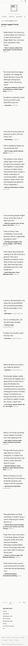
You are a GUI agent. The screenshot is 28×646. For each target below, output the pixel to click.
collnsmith (8, 105)
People (12, 16)
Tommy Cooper (9, 325)
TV (25, 16)
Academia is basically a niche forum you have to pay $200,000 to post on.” (14, 100)
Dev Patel (11, 225)
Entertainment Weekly (10, 576)
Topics (8, 637)
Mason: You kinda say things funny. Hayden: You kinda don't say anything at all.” (14, 435)
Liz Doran (6, 526)
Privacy (11, 640)
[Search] (25, 1)
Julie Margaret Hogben (12, 242)
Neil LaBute (8, 440)
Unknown (8, 338)
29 (19, 602)
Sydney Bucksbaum (11, 574)
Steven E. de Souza (10, 555)
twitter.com (15, 105)
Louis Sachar (8, 404)
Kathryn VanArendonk (12, 187)
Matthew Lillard (8, 274)
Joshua (5, 225)
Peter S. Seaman (10, 48)
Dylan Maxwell (14, 468)
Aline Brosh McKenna (11, 87)
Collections (15, 637)
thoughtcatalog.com (17, 313)
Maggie (10, 244)
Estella (16, 89)
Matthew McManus (11, 466)
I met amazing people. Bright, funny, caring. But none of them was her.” (14, 218)
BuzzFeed (17, 486)
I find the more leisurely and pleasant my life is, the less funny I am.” (14, 134)
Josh (19, 526)
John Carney (20, 223)
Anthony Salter (17, 440)
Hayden (5, 442)
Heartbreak (6, 613)
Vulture (21, 187)
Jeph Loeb (20, 555)
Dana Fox (21, 87)
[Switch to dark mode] (22, 1)
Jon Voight (9, 406)
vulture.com (6, 189)
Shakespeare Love (7, 616)
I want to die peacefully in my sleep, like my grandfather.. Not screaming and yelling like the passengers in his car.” (14, 305)
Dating (4, 611)
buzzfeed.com (6, 488)
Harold (15, 151)
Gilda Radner (9, 139)
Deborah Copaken (10, 223)
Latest (4, 16)
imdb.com (5, 51)
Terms (16, 640)
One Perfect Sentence (8, 626)
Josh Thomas (13, 526)
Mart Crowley (9, 151)
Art (4, 628)
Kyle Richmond (9, 486)
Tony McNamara (8, 89)
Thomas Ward (9, 525)
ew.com (20, 576)
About (6, 640)
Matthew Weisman (9, 557)
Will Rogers (8, 313)
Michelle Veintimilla (14, 442)
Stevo (17, 272)
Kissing (5, 623)
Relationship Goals (8, 621)
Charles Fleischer (17, 50)
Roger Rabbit (7, 50)
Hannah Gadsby (19, 525)
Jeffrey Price (18, 48)
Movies (19, 16)
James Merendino (10, 272)
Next (24, 602)
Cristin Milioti (17, 244)
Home (2, 20)
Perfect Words (6, 618)
